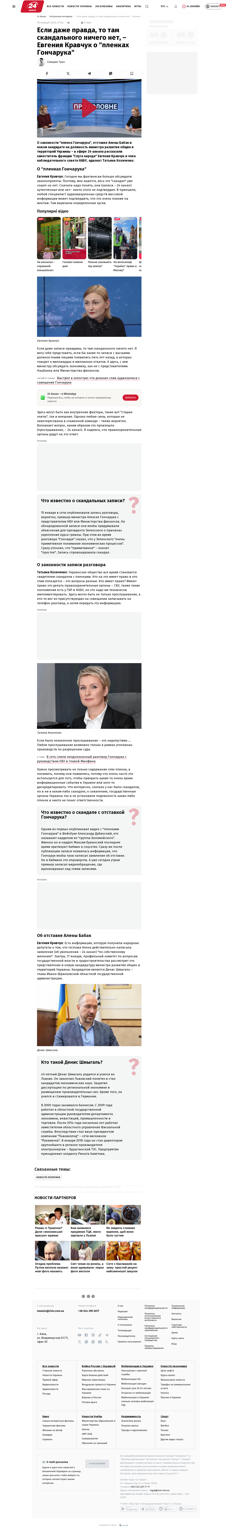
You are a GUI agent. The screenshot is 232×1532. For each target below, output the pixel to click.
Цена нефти (167, 1370)
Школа (85, 1429)
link (80, 1335)
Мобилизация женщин (134, 1383)
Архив (175, 1333)
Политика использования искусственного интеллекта (153, 1317)
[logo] (32, 6)
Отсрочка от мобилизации (136, 1392)
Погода (46, 1393)
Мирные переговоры (93, 1379)
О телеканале (125, 1325)
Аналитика (123, 6)
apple (148, 1509)
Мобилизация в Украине (137, 1366)
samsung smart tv (187, 1509)
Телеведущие (125, 1330)
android (129, 1509)
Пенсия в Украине (171, 1397)
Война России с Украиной (98, 1366)
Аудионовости (50, 1389)
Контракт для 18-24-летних (136, 1388)
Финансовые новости (173, 1379)
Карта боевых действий (95, 1375)
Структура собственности (179, 1326)
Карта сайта (178, 1338)
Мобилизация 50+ (131, 1379)
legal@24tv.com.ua (159, 1490)
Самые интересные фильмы (58, 1420)
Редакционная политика (125, 1318)
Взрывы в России (91, 1397)
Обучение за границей (94, 1443)
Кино (45, 1416)
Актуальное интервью (61, 16)
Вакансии (176, 1319)
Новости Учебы (92, 1416)
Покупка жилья (129, 1425)
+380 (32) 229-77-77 (140, 1486)
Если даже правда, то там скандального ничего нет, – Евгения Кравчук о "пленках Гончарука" (108, 16)
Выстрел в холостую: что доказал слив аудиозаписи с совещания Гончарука (88, 380)
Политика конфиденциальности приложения (156, 1328)
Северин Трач (56, 62)
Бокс (163, 1420)
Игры (137, 6)
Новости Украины (79, 6)
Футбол (165, 1425)
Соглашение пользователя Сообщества (152, 1338)
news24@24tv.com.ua (50, 1311)
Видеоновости (50, 1384)
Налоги (165, 1392)
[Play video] (89, 107)
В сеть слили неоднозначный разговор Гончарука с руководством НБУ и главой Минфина (82, 759)
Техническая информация (178, 1307)
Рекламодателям (126, 1336)
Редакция (123, 1311)
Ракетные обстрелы (93, 1370)
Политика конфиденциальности (156, 1307)
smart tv (167, 1509)
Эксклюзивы (104, 6)
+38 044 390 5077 (88, 1311)
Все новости (55, 6)
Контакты (176, 1314)
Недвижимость (131, 1416)
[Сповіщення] (175, 6)
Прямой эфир (50, 1379)
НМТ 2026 (87, 1434)
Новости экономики (174, 1366)
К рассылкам (97, 1463)
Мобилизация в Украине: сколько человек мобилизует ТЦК (137, 1401)
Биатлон (165, 1434)
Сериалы (47, 1439)
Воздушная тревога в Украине (99, 1384)
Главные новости (52, 1370)
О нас (120, 1306)
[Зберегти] (131, 73)
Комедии (47, 1434)
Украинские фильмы (54, 1425)
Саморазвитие (90, 1438)
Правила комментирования (154, 1347)
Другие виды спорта (172, 1439)
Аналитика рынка (131, 1420)
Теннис (165, 1430)
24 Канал (42, 16)
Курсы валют (168, 1375)
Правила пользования (129, 1342)
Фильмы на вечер (52, 1430)
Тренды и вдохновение (134, 1430)
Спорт (164, 1416)
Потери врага (89, 1402)
